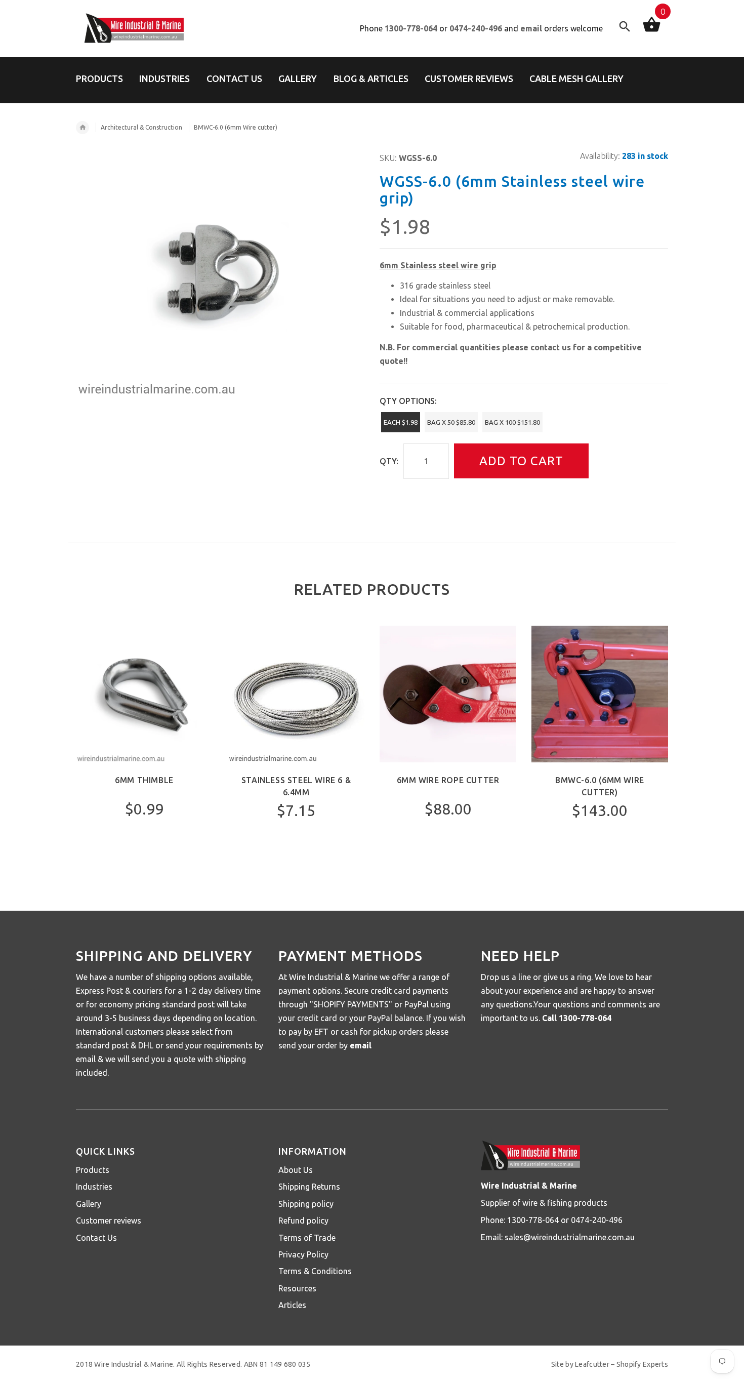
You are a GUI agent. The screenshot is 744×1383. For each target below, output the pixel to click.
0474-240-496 (475, 28)
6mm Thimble (144, 780)
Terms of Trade (307, 1237)
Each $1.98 (401, 422)
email (531, 28)
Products (92, 1169)
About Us (295, 1169)
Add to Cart (521, 461)
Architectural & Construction (141, 127)
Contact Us (96, 1237)
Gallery (88, 1203)
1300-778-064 (411, 28)
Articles (292, 1305)
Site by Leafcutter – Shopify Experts (609, 1364)
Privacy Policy (303, 1254)
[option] (144, 748)
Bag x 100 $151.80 (512, 422)
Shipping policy (306, 1203)
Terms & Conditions (315, 1271)
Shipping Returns (309, 1186)
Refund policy (303, 1220)
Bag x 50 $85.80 (451, 422)
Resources (297, 1288)
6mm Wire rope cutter (448, 780)
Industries (94, 1186)
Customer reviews (108, 1220)
